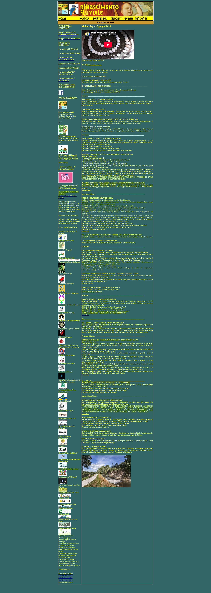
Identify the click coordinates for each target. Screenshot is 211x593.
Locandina (85, 375)
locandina (113, 392)
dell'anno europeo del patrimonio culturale (67, 168)
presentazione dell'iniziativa (97, 76)
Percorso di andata (88, 392)
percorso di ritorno (102, 392)
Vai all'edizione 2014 (65, 580)
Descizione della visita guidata (92, 291)
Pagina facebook (87, 105)
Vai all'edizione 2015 (65, 578)
